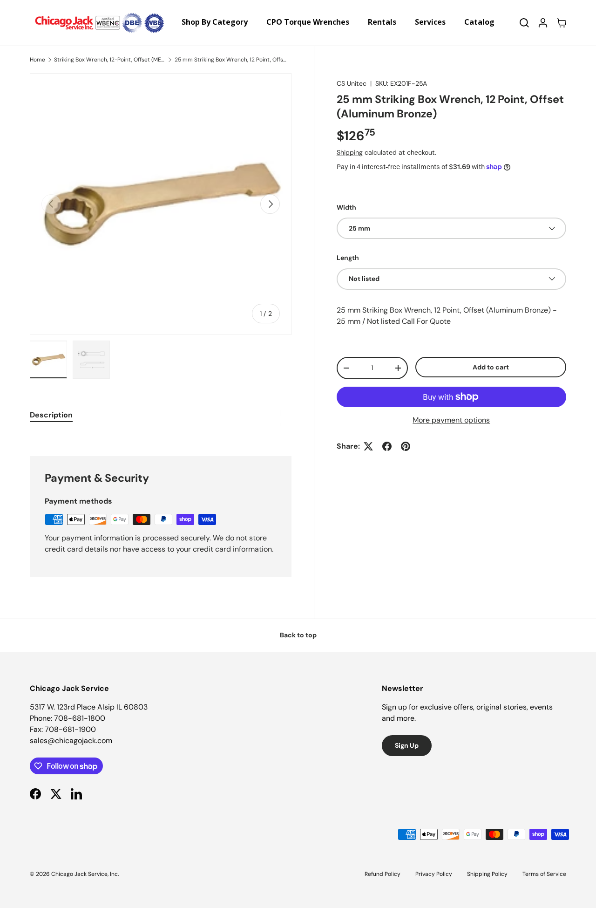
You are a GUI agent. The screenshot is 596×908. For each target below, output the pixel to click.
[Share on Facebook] (387, 446)
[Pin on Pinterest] (405, 446)
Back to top (298, 635)
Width (346, 207)
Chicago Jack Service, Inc (84, 874)
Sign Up (407, 745)
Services (430, 22)
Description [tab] (51, 415)
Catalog (479, 22)
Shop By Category (215, 22)
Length (348, 257)
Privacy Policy (433, 874)
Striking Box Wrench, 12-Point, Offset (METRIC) (110, 59)
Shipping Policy (487, 874)
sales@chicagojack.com (71, 740)
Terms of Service (544, 874)
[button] (561, 22)
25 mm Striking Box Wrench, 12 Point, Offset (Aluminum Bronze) (230, 59)
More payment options (451, 420)
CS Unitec (351, 83)
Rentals (382, 22)
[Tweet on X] (368, 446)
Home (37, 59)
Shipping (350, 152)
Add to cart (491, 366)
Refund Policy (382, 874)
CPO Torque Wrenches (307, 22)
